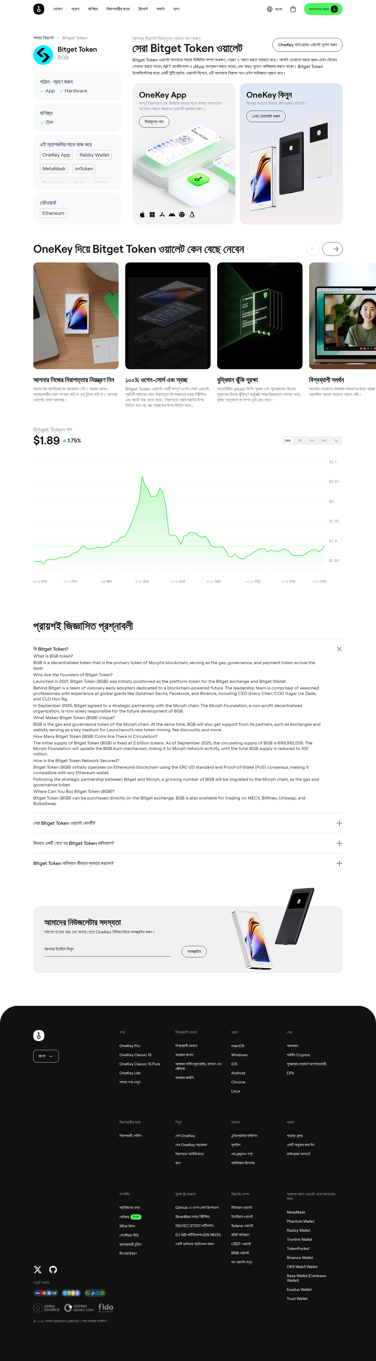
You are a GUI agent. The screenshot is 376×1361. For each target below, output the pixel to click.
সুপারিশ (235, 1145)
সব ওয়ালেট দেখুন (241, 1262)
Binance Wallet (300, 1257)
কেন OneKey (185, 1135)
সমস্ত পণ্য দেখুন (129, 1082)
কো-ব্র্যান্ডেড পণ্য (241, 1154)
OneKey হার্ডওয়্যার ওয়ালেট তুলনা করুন (307, 44)
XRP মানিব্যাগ (240, 1235)
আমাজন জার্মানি (184, 1077)
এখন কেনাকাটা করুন (266, 116)
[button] (75, 9)
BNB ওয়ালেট (240, 1253)
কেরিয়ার (124, 1217)
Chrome (238, 1082)
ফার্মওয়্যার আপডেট (298, 1154)
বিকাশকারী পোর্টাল (130, 1135)
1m (312, 440)
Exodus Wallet (299, 1289)
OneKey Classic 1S (135, 1055)
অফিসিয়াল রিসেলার (243, 1163)
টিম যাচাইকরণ (128, 1253)
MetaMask (296, 1212)
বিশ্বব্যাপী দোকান (186, 1046)
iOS (234, 1064)
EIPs (290, 1073)
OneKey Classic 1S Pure (139, 1064)
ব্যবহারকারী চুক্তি (130, 1244)
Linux (235, 1091)
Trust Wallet (297, 1298)
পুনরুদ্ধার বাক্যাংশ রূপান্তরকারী (306, 1064)
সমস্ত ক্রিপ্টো (43, 37)
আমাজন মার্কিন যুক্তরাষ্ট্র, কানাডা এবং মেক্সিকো (198, 1066)
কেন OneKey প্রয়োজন (191, 1145)
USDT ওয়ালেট (241, 1244)
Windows (239, 1055)
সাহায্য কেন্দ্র (295, 1135)
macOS (237, 1046)
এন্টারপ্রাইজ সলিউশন (244, 1135)
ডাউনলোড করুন (319, 9)
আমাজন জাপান (184, 1055)
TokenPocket (298, 1248)
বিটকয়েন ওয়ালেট (241, 1207)
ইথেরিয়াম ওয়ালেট (242, 1216)
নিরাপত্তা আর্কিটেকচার (189, 1154)
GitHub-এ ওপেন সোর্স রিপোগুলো (197, 1207)
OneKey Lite (130, 1073)
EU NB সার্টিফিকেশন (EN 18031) (198, 1235)
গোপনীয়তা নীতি (129, 1235)
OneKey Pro (129, 1046)
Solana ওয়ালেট (242, 1225)
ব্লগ (178, 1163)
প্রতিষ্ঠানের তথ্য (129, 1207)
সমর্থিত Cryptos (298, 1055)
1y (336, 440)
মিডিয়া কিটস (127, 1226)
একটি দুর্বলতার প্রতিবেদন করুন (194, 1244)
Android (238, 1073)
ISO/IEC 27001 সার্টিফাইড (194, 1225)
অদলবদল (292, 1046)
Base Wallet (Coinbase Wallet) (306, 1278)
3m (323, 440)
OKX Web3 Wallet (302, 1266)
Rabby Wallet (298, 1230)
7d (299, 440)
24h (288, 440)
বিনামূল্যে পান (154, 121)
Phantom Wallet (300, 1221)
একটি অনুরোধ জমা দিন (300, 1145)
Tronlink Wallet (299, 1239)
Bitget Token (75, 37)
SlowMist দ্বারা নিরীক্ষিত (192, 1216)
